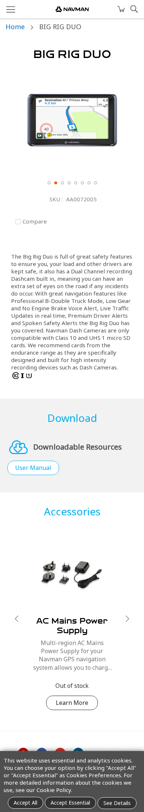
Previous (17, 619)
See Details (117, 802)
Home (15, 26)
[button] (48, 182)
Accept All (25, 802)
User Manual (33, 468)
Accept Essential (70, 802)
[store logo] (72, 9)
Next (127, 619)
